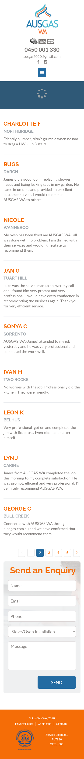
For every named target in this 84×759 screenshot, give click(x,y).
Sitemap (61, 724)
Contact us (44, 724)
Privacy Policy (24, 724)
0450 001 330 (42, 50)
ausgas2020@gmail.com (42, 56)
